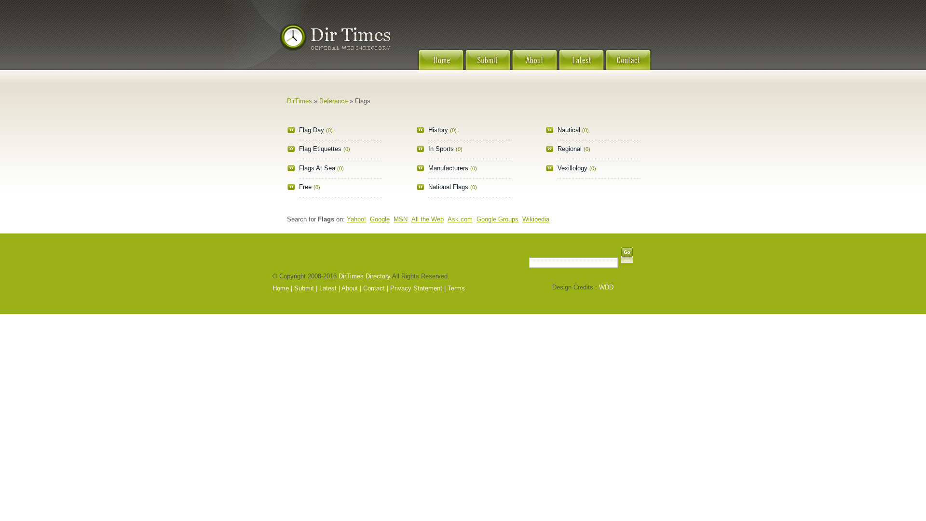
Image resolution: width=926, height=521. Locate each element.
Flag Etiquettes (320, 148)
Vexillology (572, 168)
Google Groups (497, 219)
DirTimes (299, 101)
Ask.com (460, 219)
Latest (581, 65)
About (534, 65)
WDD (606, 287)
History (438, 130)
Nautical (569, 130)
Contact (374, 288)
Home (440, 65)
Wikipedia (535, 219)
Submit (487, 65)
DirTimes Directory (365, 276)
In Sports (441, 148)
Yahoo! (356, 219)
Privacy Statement (416, 288)
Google (380, 219)
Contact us (628, 65)
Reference (333, 101)
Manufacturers (448, 168)
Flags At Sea (317, 168)
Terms (456, 288)
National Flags (448, 187)
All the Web (427, 219)
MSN (401, 219)
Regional (570, 148)
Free (305, 187)
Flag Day (311, 130)
